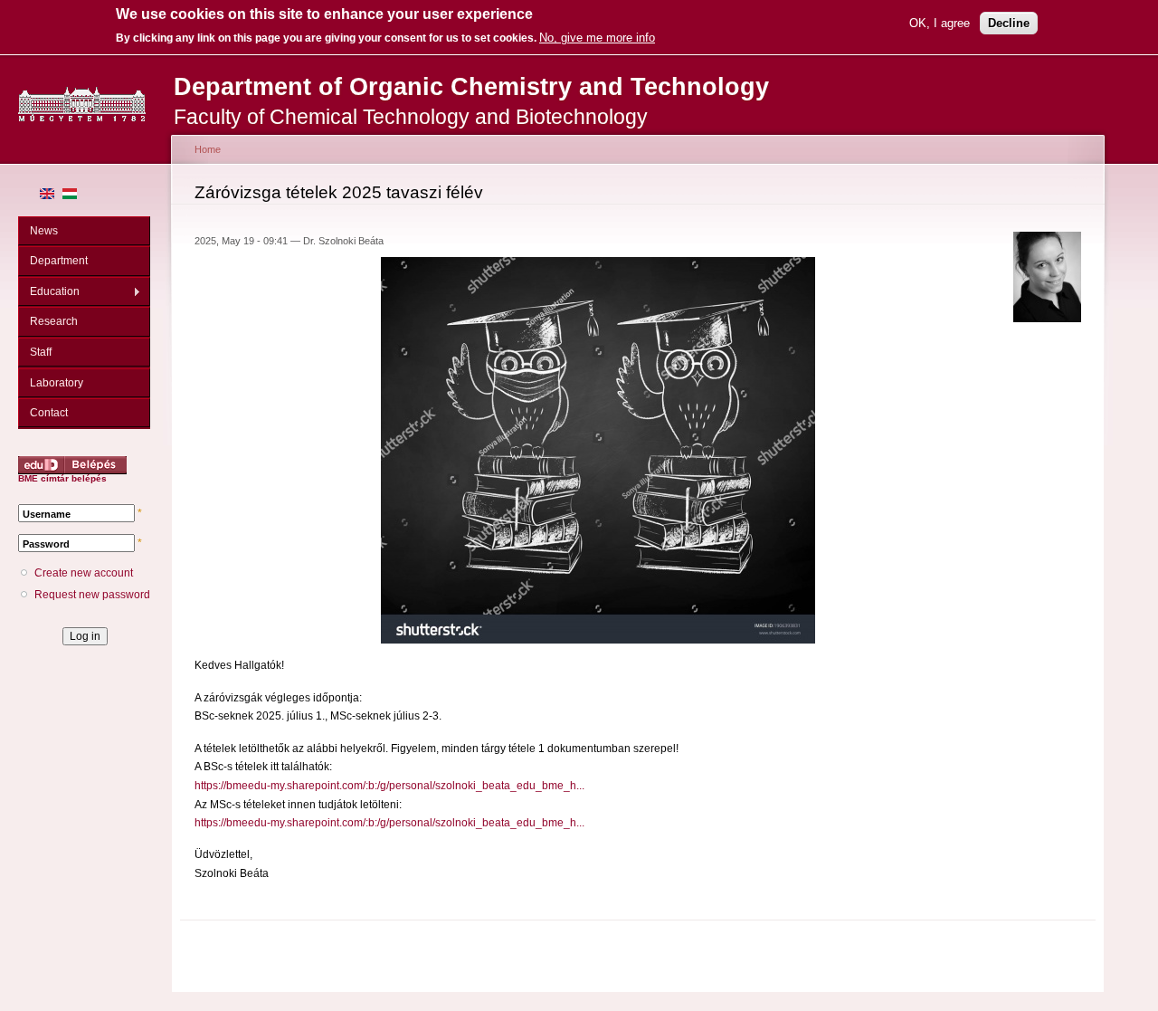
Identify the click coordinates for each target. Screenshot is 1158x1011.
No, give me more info (597, 37)
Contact (49, 412)
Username (47, 514)
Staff (41, 352)
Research (54, 321)
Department (59, 260)
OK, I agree (939, 23)
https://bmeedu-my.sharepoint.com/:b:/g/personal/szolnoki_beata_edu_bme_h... (389, 785)
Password (46, 544)
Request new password (92, 594)
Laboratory (56, 383)
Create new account (83, 573)
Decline (1009, 23)
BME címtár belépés (62, 478)
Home (208, 149)
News (44, 230)
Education (49, 292)
